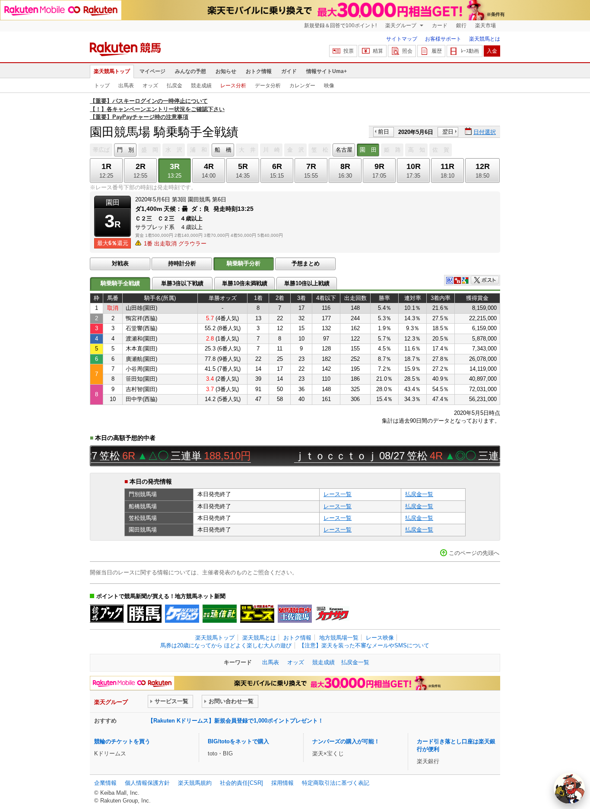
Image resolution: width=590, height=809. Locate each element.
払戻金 (174, 86)
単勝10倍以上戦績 (307, 283)
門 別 (125, 150)
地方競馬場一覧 (338, 637)
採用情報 (282, 783)
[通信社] (220, 614)
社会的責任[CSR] (241, 783)
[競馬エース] (257, 614)
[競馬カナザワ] (332, 614)
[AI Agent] (569, 788)
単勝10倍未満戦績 (244, 283)
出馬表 (126, 86)
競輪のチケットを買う (122, 741)
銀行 (461, 25)
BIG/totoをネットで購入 (238, 741)
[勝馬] (144, 614)
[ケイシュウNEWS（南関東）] (182, 614)
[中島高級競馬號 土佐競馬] (295, 614)
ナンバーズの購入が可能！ (346, 741)
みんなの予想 (190, 71)
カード (439, 25)
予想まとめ (306, 263)
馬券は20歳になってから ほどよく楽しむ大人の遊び (226, 645)
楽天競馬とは (484, 39)
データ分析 (268, 86)
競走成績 (201, 86)
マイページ (152, 71)
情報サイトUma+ (326, 71)
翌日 (448, 131)
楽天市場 (485, 25)
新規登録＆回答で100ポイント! (340, 25)
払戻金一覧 (419, 494)
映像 (329, 86)
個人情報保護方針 (147, 783)
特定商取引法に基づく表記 (335, 783)
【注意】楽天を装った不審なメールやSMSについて (364, 645)
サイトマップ (401, 39)
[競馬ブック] (107, 614)
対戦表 (120, 263)
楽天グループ (401, 25)
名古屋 (344, 150)
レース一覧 (338, 494)
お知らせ (226, 71)
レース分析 (233, 86)
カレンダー (302, 86)
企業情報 (105, 783)
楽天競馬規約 (195, 783)
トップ (102, 86)
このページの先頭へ (474, 553)
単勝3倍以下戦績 (182, 283)
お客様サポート (443, 39)
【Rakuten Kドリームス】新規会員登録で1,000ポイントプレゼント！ (236, 720)
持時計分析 (182, 263)
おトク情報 (259, 71)
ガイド (289, 71)
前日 (383, 131)
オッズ (150, 86)
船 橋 (223, 150)
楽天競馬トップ (112, 71)
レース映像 (380, 637)
